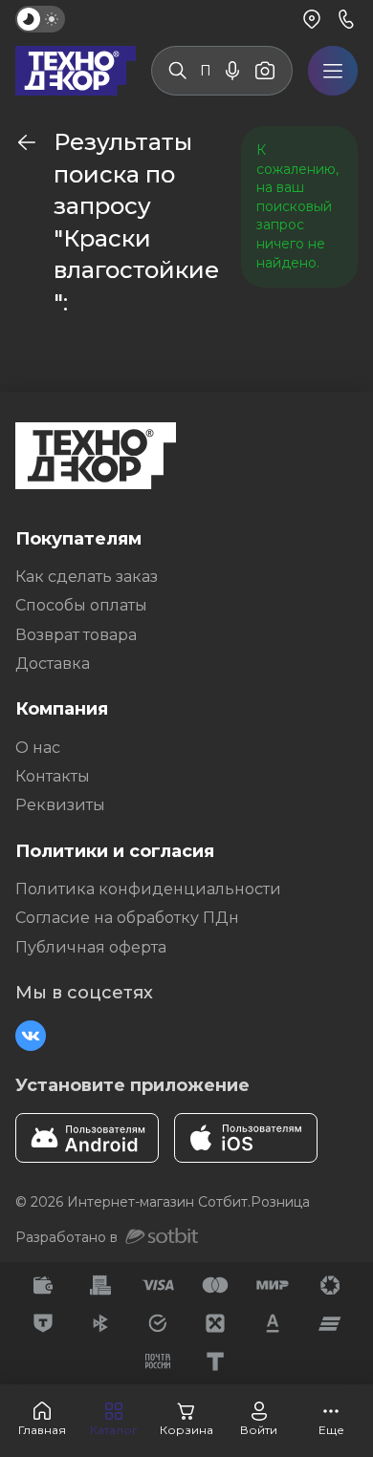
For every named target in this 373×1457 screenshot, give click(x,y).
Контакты (52, 776)
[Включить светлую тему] (40, 19)
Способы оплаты (81, 605)
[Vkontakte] (30, 1035)
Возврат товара (76, 635)
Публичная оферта (90, 947)
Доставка (52, 663)
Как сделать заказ (86, 577)
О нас (37, 748)
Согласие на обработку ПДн (127, 918)
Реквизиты (60, 805)
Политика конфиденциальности (148, 889)
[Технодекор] (75, 71)
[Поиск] (177, 70)
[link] (26, 142)
